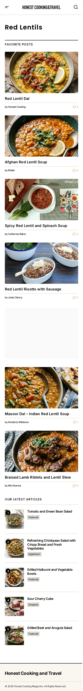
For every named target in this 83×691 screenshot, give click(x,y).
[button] (7, 7)
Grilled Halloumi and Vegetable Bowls (49, 571)
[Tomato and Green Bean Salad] (14, 519)
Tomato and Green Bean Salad (49, 511)
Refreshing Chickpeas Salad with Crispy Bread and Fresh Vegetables (51, 544)
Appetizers (34, 554)
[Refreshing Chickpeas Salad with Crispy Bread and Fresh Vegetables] (14, 548)
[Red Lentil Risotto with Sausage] (41, 263)
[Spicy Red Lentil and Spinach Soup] (41, 199)
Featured (33, 517)
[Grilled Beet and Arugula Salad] (14, 635)
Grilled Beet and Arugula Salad (49, 628)
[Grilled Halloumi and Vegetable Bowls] (14, 577)
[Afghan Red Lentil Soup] (41, 136)
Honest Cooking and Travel (33, 673)
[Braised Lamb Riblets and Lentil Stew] (41, 451)
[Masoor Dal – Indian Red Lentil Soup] (41, 387)
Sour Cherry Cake (40, 599)
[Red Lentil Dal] (41, 72)
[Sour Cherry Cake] (14, 606)
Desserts (33, 604)
